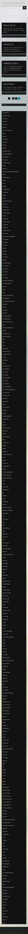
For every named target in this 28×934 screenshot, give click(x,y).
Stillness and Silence (7, 807)
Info (19, 928)
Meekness (5, 569)
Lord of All (5, 536)
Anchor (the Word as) (7, 130)
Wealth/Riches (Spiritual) (8, 887)
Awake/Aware (6, 156)
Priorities (5, 648)
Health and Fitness (7, 416)
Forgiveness (5, 348)
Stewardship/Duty (7, 804)
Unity (4, 869)
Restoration (5, 687)
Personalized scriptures (8, 637)
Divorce (4, 286)
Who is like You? (6, 896)
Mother (4, 586)
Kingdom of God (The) (8, 510)
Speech (4, 784)
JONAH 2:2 (8, 44)
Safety (4, 722)
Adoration (5, 124)
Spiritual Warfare (6, 801)
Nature (4, 604)
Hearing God (5, 419)
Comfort (4, 215)
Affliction (5, 127)
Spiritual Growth (6, 793)
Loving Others (6, 542)
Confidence (5, 227)
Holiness (5, 433)
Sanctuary (5, 731)
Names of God (6, 598)
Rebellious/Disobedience (8, 660)
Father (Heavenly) (7, 336)
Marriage (5, 560)
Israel (4, 480)
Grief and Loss (6, 407)
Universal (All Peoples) (8, 872)
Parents (4, 622)
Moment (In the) (6, 581)
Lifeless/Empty (6, 528)
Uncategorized (6, 860)
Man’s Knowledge (7, 548)
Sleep (4, 775)
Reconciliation (6, 663)
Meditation (5, 566)
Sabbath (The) (6, 710)
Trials (4, 846)
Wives (4, 908)
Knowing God (6, 513)
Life (3, 525)
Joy (3, 492)
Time (4, 843)
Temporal (5, 828)
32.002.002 (4, 55)
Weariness (5, 890)
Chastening (5, 192)
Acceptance (5, 118)
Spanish (4, 781)
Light (4, 530)
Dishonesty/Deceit (7, 283)
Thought (5, 840)
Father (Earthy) (6, 333)
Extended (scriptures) (7, 321)
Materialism (5, 563)
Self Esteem (5, 751)
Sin (3, 766)
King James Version (7, 507)
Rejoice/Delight (6, 672)
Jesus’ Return (6, 486)
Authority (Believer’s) (7, 153)
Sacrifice (4, 716)
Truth (4, 854)
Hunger (4, 448)
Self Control (5, 746)
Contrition (5, 245)
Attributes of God (7, 151)
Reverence (5, 695)
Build (4, 183)
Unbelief (4, 857)
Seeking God (5, 743)
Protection (5, 654)
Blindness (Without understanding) (10, 171)
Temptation (5, 831)
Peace (4, 628)
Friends (4, 357)
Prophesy (5, 651)
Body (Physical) (6, 177)
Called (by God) (6, 189)
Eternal (4, 307)
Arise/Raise (5, 139)
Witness (4, 905)
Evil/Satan (5, 313)
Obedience (5, 613)
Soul (4, 778)
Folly (4, 345)
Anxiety (4, 136)
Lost (4, 539)
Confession (5, 224)
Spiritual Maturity (7, 796)
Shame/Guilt (5, 757)
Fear (4, 339)
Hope (4, 439)
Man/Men (5, 551)
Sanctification (6, 728)
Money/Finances (6, 584)
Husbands (5, 451)
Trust (4, 852)
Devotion (5, 274)
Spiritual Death (6, 790)
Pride (4, 645)
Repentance (5, 681)
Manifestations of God (8, 554)
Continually (5, 242)
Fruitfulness (5, 360)
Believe (4, 165)
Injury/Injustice (6, 466)
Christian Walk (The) (7, 201)
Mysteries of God (7, 592)
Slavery (4, 772)
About (15, 928)
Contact (23, 928)
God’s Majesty (6, 383)
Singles (4, 769)
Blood (4, 174)
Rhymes (4, 698)
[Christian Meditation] (13, 3)
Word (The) (5, 910)
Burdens (4, 186)
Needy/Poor (5, 607)
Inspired (4, 469)
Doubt (4, 289)
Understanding (6, 863)
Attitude (4, 148)
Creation (5, 254)
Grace (4, 404)
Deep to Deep (6, 265)
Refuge (4, 669)
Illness (4, 457)
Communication (6, 221)
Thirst (4, 837)
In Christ (4, 460)
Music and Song (6, 589)
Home (4, 928)
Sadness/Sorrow (6, 719)
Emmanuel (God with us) (8, 295)
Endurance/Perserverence (8, 301)
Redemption (5, 666)
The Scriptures (10, 928)
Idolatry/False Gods (7, 454)
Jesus (4, 483)
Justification (5, 501)
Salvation (5, 725)
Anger (4, 133)
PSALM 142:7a (9, 25)
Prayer (4, 642)
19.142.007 (4, 36)
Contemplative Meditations (9, 236)
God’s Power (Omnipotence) (9, 389)
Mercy (4, 572)
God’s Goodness (6, 377)
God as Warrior (6, 366)
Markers (4, 557)
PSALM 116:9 (8, 84)
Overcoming (5, 616)
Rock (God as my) (6, 704)
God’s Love (5, 380)
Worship (4, 919)
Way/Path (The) (6, 881)
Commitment (5, 218)
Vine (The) (5, 875)
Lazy (4, 522)
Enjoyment (5, 304)
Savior (4, 734)
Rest (4, 684)
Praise (4, 639)
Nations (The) (6, 601)
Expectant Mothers (7, 315)
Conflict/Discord (6, 230)
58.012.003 (4, 76)
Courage (5, 251)
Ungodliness (5, 866)
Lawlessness (5, 519)
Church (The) (5, 206)
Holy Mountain (6, 436)
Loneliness (5, 533)
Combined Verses (6, 212)
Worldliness (5, 916)
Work (4, 913)
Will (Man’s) (5, 899)
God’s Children (6, 368)
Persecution (5, 634)
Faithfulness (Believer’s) (8, 327)
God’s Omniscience (7, 386)
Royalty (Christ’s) (6, 707)
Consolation (5, 233)
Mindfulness (5, 575)
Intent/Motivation (7, 475)
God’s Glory (5, 374)
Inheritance (5, 463)
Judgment (5, 495)
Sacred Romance (6, 713)
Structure (5, 813)
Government (5, 401)
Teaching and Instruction (8, 825)
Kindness (5, 504)
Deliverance (5, 268)
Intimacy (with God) (7, 477)
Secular (4, 737)
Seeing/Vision (6, 740)
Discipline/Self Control (8, 280)
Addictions (5, 121)
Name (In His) (6, 595)
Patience (5, 625)
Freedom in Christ (7, 354)
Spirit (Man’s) (5, 787)
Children (4, 195)
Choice (4, 198)
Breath (4, 180)
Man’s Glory (5, 545)
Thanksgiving (6, 834)
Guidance (5, 410)
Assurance (5, 142)
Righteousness (6, 701)
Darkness (5, 260)
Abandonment (6, 112)
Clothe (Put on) (6, 209)
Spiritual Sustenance (7, 799)
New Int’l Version (6, 610)
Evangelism (5, 310)
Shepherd (5, 760)
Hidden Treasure (6, 427)
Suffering (5, 816)
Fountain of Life (6, 351)
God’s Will (5, 398)
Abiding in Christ (6, 115)
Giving (4, 363)
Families (4, 330)
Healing (4, 413)
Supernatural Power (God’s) (9, 819)
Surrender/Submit (7, 822)
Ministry (4, 578)
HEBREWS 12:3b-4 (11, 63)
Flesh (4, 342)
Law (3, 516)
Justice (4, 498)
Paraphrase (5, 619)
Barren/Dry (5, 159)
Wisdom (4, 902)
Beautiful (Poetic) (7, 162)
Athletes (4, 145)
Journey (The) (6, 489)
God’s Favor (5, 371)
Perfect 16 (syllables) (7, 631)
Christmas (5, 204)
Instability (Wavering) (7, 472)
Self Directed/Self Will (8, 748)
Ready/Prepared (6, 657)
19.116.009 (4, 93)
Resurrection (5, 690)
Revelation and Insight (8, 692)
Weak (4, 884)
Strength (5, 810)
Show (4, 763)
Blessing (4, 168)
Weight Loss (5, 893)
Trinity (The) (5, 849)
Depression (5, 271)
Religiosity (5, 675)
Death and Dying (6, 262)
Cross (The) (5, 257)
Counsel (4, 248)
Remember (5, 678)
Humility (4, 445)
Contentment (6, 239)
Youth (4, 922)
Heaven (4, 424)
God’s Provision (6, 395)
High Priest (5, 430)
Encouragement (6, 298)
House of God (6, 442)
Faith (4, 324)
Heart (4, 422)
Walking (4, 878)
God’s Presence (6, 392)
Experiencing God (7, 318)
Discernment (5, 277)
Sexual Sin (5, 754)
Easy (4, 292)
